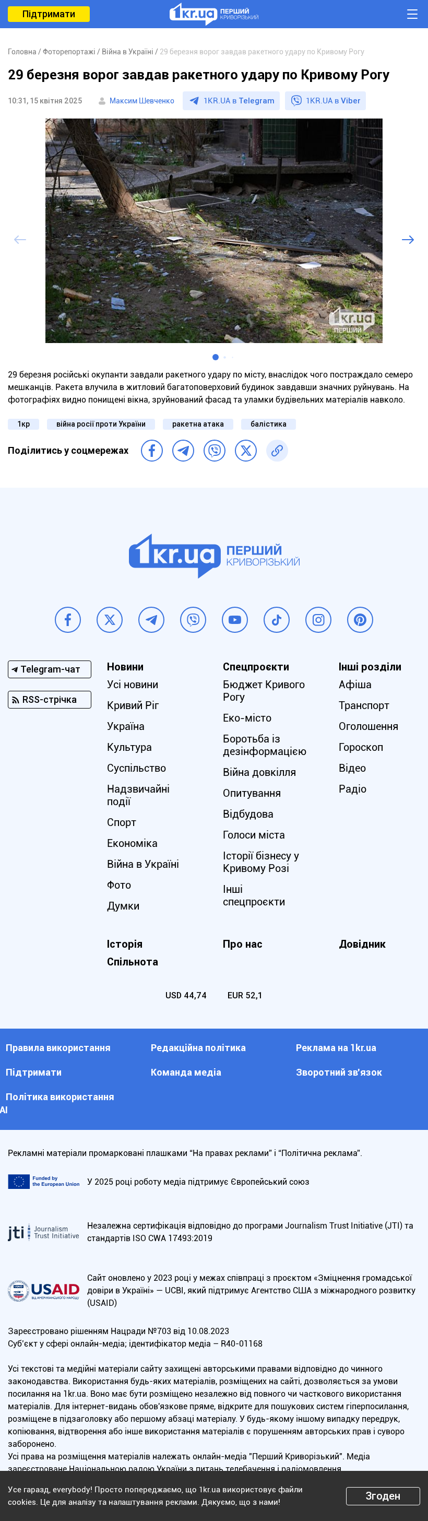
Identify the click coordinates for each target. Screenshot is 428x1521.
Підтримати (48, 13)
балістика (269, 424)
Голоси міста (254, 835)
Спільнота (132, 962)
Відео (352, 768)
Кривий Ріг (133, 705)
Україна (126, 726)
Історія (124, 944)
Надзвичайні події (138, 795)
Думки (123, 906)
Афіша (355, 684)
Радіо (352, 789)
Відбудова (248, 814)
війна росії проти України (101, 424)
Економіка (132, 843)
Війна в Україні (143, 864)
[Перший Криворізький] (214, 14)
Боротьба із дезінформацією (264, 745)
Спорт (121, 822)
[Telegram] (183, 451)
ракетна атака (198, 424)
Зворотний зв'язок (339, 1072)
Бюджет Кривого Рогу (264, 690)
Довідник (362, 944)
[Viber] (214, 451)
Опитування (252, 793)
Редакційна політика (198, 1047)
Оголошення (368, 726)
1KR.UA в (239, 100)
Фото (119, 885)
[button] (215, 357)
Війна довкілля (259, 772)
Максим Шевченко (142, 101)
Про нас (243, 944)
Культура (129, 747)
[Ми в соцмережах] (68, 620)
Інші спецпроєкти (254, 895)
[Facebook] (152, 451)
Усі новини (132, 684)
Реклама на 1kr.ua (336, 1047)
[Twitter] (246, 451)
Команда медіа (186, 1072)
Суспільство (136, 768)
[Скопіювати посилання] (277, 451)
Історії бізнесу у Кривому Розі (261, 862)
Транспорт (364, 705)
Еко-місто (247, 718)
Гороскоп (361, 747)
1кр (23, 424)
